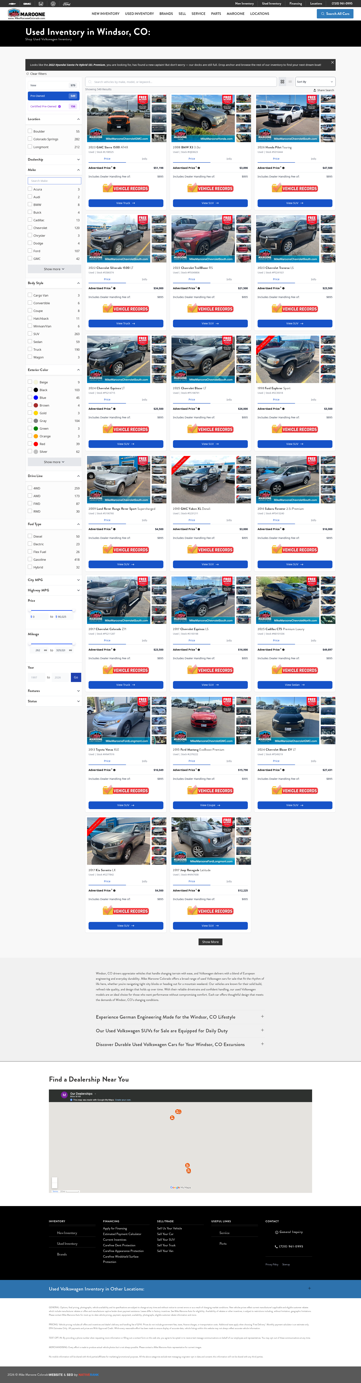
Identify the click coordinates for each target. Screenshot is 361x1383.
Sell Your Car (165, 1234)
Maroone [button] (236, 13)
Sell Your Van (165, 1251)
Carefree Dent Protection (119, 1245)
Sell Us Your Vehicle (169, 1228)
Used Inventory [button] (139, 13)
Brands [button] (166, 13)
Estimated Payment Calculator (122, 1234)
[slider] (29, 610)
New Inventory (244, 3)
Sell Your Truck (166, 1245)
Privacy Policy (271, 1264)
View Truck (123, 203)
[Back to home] (26, 13)
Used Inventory (271, 3)
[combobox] (181, 82)
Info (144, 159)
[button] (180, 1017)
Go (76, 677)
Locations (315, 3)
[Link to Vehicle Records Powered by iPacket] (126, 187)
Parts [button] (216, 13)
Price (107, 158)
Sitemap (286, 1264)
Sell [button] (182, 13)
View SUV (208, 203)
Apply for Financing (115, 1228)
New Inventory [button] (105, 13)
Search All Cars (337, 13)
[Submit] (90, 82)
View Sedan (292, 685)
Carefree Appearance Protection (123, 1251)
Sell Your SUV (166, 1239)
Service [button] (199, 13)
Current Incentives (114, 1239)
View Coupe (207, 805)
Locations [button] (259, 13)
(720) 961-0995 (342, 3)
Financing (295, 3)
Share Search (325, 90)
